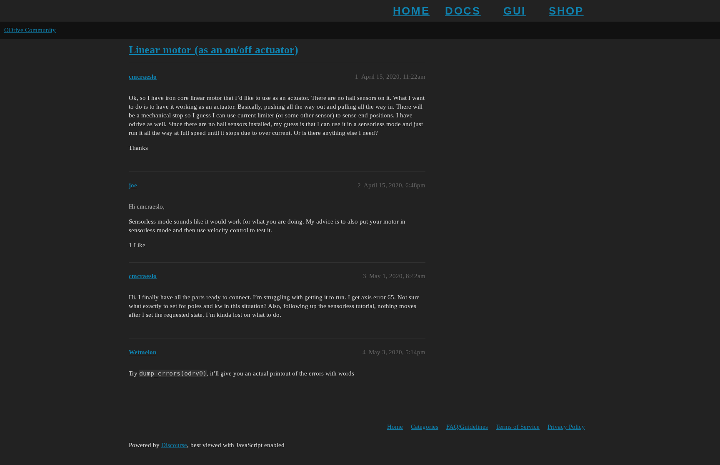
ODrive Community (30, 30)
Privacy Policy (566, 426)
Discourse (174, 445)
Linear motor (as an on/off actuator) (213, 50)
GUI (514, 11)
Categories (424, 426)
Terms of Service (518, 426)
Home (395, 426)
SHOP (566, 11)
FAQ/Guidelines (467, 426)
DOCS (462, 11)
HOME (411, 11)
